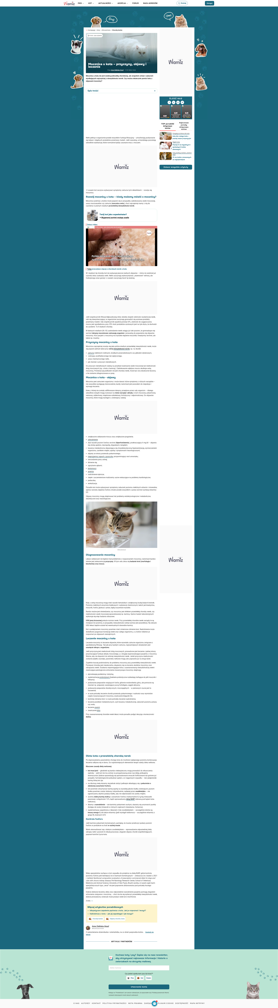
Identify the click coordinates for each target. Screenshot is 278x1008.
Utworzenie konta (139, 987)
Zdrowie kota (106, 30)
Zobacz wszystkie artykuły (176, 167)
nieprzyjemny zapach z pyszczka (100, 456)
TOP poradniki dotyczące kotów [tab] (167, 126)
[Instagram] (178, 102)
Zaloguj (209, 3)
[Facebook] (169, 102)
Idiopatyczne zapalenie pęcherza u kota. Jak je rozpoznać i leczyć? (118, 910)
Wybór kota (176, 142)
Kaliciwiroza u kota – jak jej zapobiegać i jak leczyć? (111, 914)
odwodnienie (93, 440)
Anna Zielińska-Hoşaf (117, 70)
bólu (98, 710)
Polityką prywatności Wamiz (160, 992)
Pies (132, 978)
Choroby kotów (117, 30)
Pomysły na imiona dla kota (181, 133)
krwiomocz (92, 468)
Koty (98, 30)
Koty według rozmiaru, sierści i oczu (182, 153)
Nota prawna (135, 1003)
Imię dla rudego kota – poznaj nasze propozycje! (182, 137)
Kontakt (96, 1003)
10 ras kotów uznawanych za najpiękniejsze (182, 158)
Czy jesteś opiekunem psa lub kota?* (139, 974)
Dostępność (181, 1003)
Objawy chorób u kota (117, 919)
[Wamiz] (69, 3)
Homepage (91, 30)
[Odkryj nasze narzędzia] (154, 1003)
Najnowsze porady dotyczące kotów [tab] (184, 126)
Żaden (148, 978)
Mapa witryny (197, 1003)
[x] (173, 102)
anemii (97, 707)
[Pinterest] (182, 102)
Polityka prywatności (115, 1003)
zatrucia (91, 353)
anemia (91, 471)
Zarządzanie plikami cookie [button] (159, 1003)
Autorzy (85, 1003)
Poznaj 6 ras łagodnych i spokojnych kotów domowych (182, 147)
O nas (76, 1003)
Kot (142, 978)
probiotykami (104, 677)
